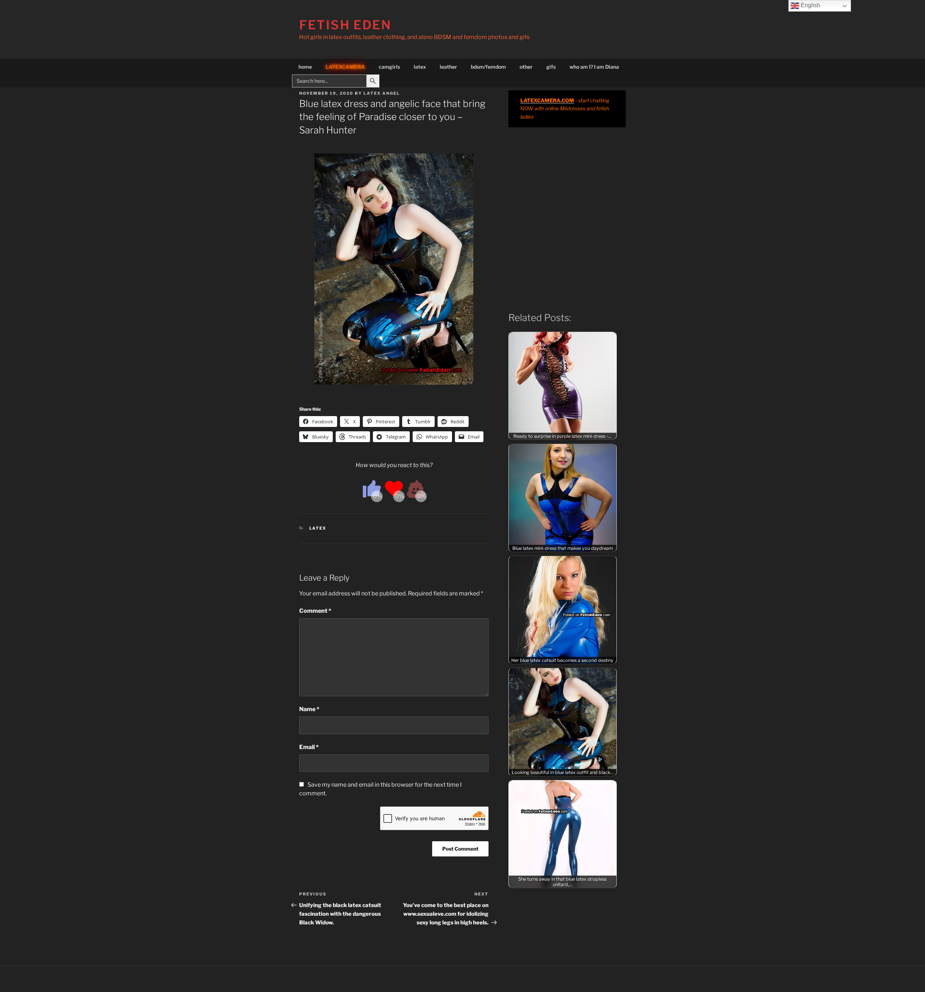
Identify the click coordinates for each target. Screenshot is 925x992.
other (526, 67)
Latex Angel (381, 93)
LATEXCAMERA (345, 67)
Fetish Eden (345, 24)
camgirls (389, 67)
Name (309, 709)
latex (420, 67)
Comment (315, 610)
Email (309, 747)
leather (448, 67)
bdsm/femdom (488, 67)
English (809, 5)
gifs (551, 67)
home (305, 67)
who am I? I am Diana (594, 67)
